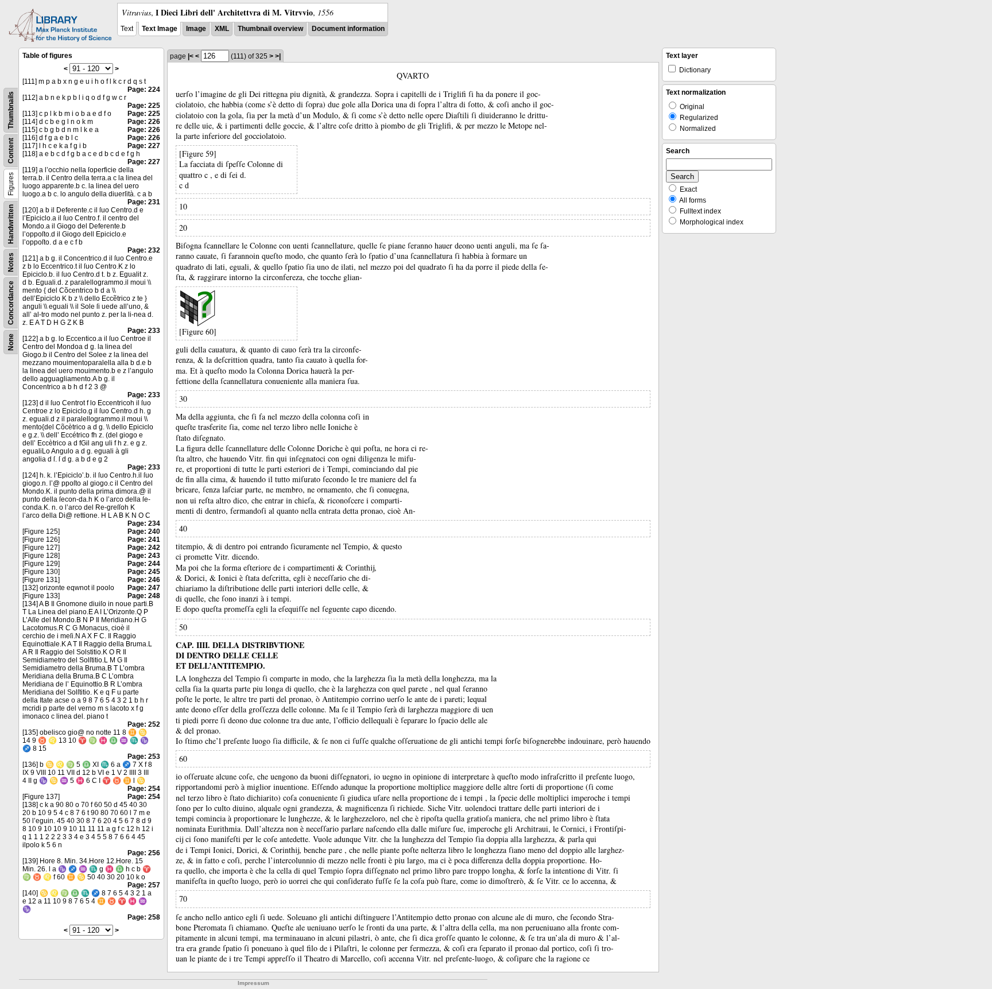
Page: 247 (143, 588)
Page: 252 (143, 724)
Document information (348, 29)
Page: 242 (143, 548)
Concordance (11, 303)
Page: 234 (143, 523)
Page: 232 (143, 250)
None (11, 342)
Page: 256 (143, 853)
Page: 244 (143, 564)
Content (11, 151)
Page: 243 (143, 556)
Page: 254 (143, 789)
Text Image (159, 29)
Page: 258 (143, 917)
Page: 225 (143, 106)
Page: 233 (143, 331)
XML (222, 29)
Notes (11, 262)
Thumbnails (11, 110)
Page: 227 (143, 146)
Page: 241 (143, 540)
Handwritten (11, 224)
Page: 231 (143, 202)
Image (196, 29)
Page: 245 (143, 572)
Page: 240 (143, 532)
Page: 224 (143, 90)
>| (278, 56)
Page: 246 (143, 580)
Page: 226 (143, 122)
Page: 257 (143, 885)
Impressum (253, 983)
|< (190, 56)
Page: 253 (143, 757)
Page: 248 (143, 596)
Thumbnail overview (270, 29)
